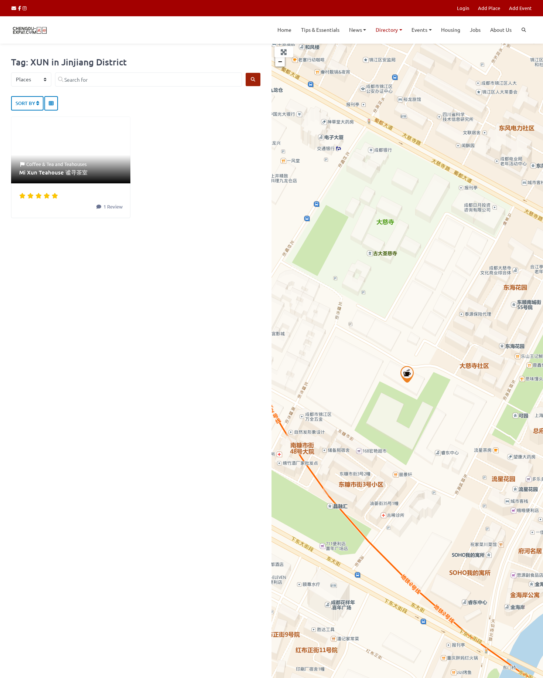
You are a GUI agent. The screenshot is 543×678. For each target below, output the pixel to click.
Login (463, 8)
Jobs (475, 29)
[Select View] (51, 103)
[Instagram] (25, 8)
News (355, 29)
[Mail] (14, 8)
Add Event (520, 8)
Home (284, 29)
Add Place (489, 8)
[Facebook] (20, 8)
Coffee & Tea (40, 164)
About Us (501, 29)
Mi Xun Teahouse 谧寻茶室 (53, 172)
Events (419, 29)
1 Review (112, 206)
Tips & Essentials (320, 29)
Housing (450, 29)
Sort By (26, 103)
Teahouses (75, 164)
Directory (387, 29)
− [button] (280, 61)
